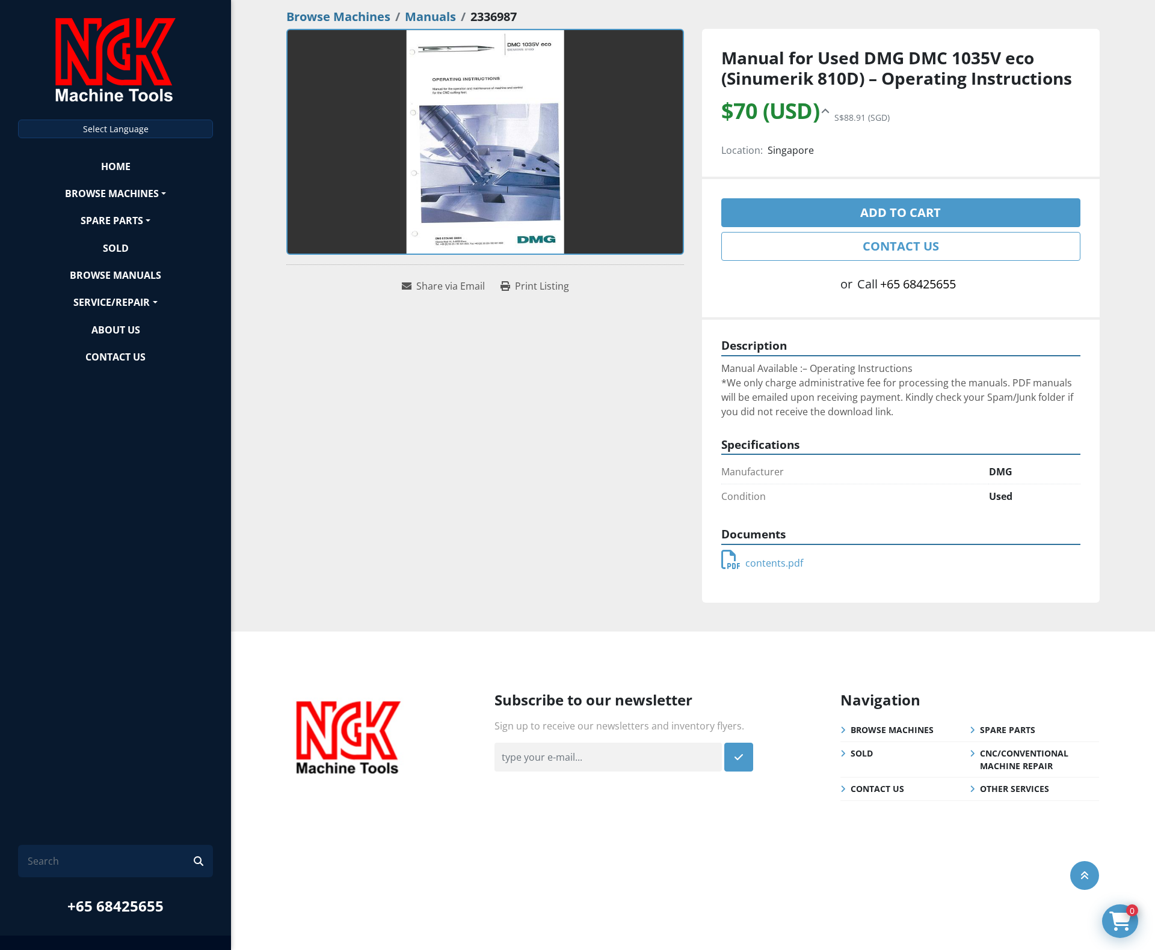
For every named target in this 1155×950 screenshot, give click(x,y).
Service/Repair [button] (111, 302)
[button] (115, 193)
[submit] (198, 861)
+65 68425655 (115, 906)
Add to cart (900, 212)
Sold (116, 248)
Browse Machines (112, 193)
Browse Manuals (115, 275)
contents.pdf (774, 563)
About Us (115, 329)
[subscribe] (738, 757)
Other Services (1014, 788)
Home (116, 166)
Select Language (116, 129)
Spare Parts (112, 220)
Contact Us (115, 357)
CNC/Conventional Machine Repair (1024, 760)
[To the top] (1084, 875)
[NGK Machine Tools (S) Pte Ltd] (348, 735)
